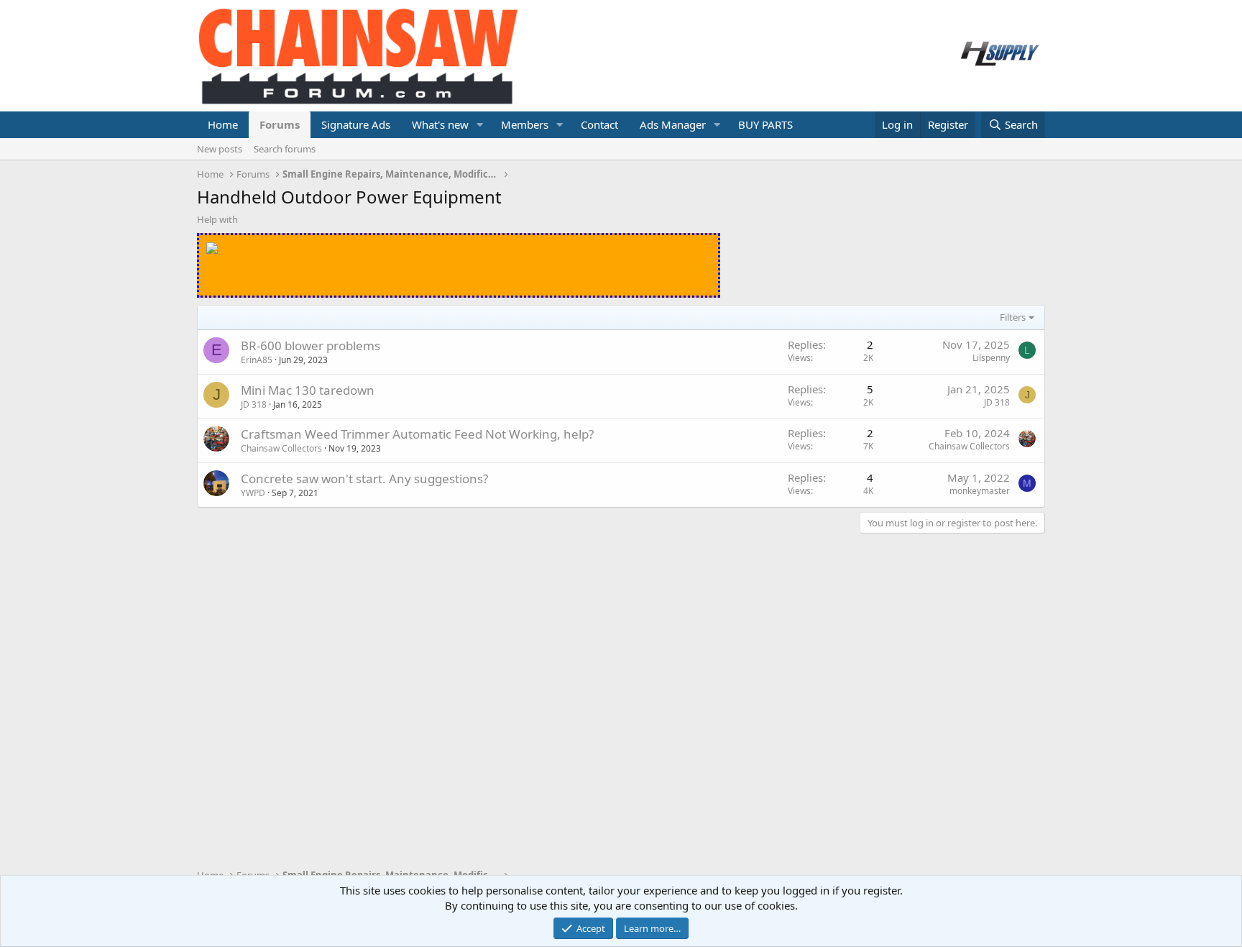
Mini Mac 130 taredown (307, 390)
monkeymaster (979, 491)
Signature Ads (355, 124)
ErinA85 (256, 360)
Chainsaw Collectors (281, 448)
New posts (219, 148)
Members (524, 124)
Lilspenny (991, 358)
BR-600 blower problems (310, 345)
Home (223, 124)
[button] (480, 124)
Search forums (285, 148)
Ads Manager (673, 124)
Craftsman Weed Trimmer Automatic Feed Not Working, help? (417, 434)
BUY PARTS (765, 124)
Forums (279, 124)
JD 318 (254, 404)
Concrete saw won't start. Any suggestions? (364, 478)
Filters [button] (1013, 317)
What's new (440, 124)
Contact (599, 124)
